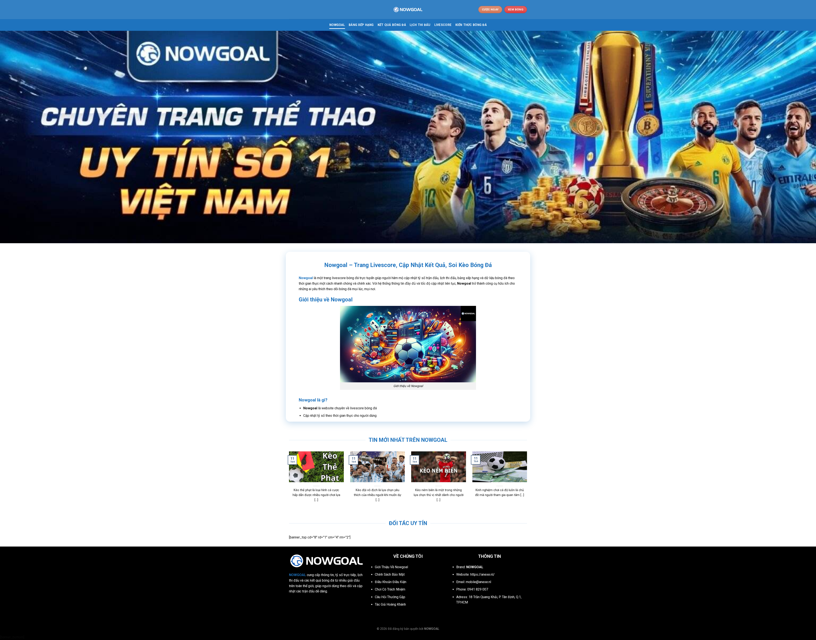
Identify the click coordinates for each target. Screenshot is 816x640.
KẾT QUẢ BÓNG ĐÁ (392, 25)
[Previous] (296, 470)
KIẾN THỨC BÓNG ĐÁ (471, 25)
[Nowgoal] (408, 9)
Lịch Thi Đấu (420, 25)
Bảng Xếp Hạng (361, 25)
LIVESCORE (443, 25)
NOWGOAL (337, 25)
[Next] (520, 470)
